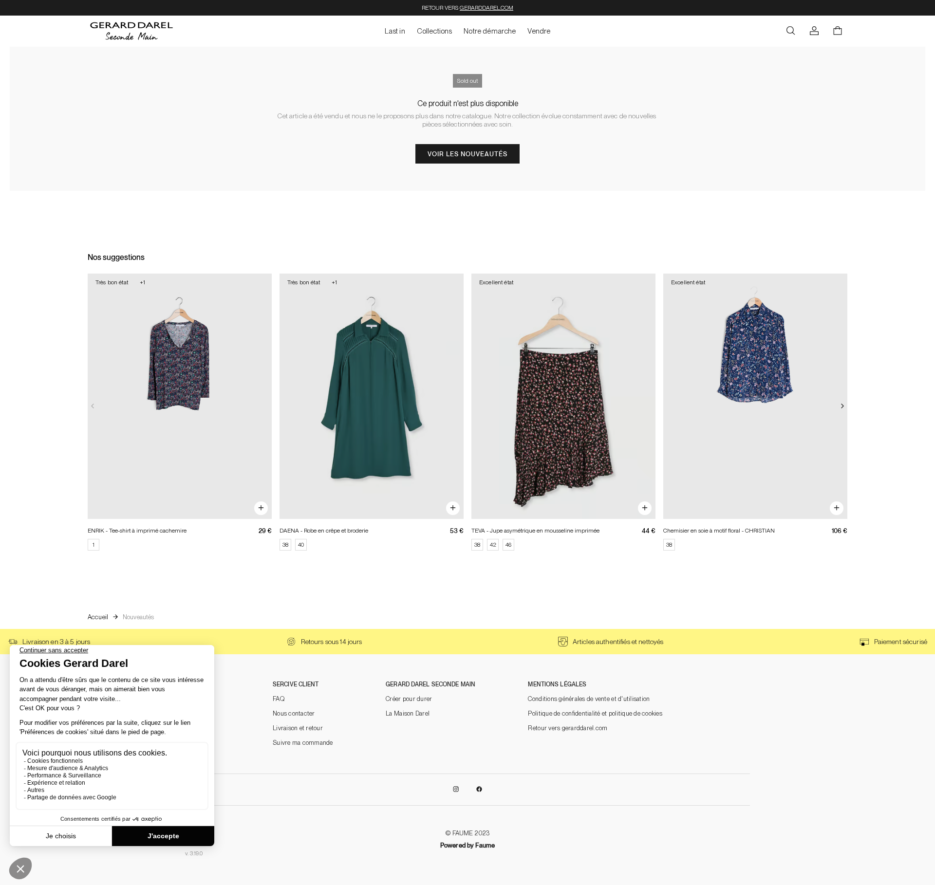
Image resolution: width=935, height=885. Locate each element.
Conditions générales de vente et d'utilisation (589, 698)
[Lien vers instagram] (456, 789)
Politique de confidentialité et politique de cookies (595, 713)
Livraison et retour (298, 728)
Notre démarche (490, 31)
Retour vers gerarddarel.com (567, 728)
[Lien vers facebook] (479, 789)
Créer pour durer (409, 698)
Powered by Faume (467, 845)
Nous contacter (294, 713)
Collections (434, 31)
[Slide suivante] (842, 406)
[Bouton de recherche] (791, 31)
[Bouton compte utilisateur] (814, 31)
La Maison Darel (408, 713)
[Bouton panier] (837, 31)
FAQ (278, 698)
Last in (395, 31)
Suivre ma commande (303, 742)
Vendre (538, 31)
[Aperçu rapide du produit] (261, 508)
